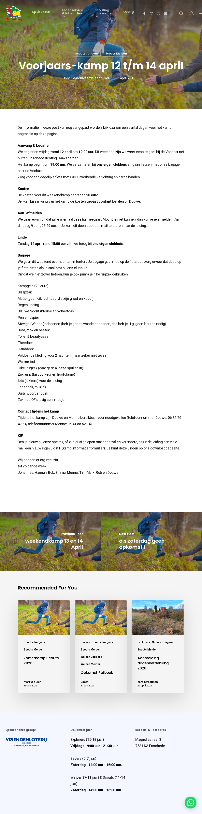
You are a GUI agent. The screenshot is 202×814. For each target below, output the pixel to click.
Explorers (143, 642)
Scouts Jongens (86, 53)
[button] (190, 802)
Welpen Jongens (91, 656)
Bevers (85, 642)
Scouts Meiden (116, 53)
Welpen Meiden (91, 664)
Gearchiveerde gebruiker (90, 78)
